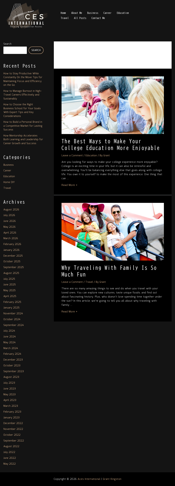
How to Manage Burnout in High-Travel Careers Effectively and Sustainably (22, 95)
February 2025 (12, 302)
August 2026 (11, 210)
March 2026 (10, 238)
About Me (76, 13)
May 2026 (9, 227)
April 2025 (9, 296)
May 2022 (9, 464)
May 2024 (9, 342)
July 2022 (9, 452)
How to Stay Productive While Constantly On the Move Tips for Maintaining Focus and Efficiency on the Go (22, 79)
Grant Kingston (112, 479)
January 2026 (11, 250)
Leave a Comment (72, 156)
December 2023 (13, 360)
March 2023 (10, 406)
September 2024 (13, 325)
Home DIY (9, 182)
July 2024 (9, 331)
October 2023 (11, 366)
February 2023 (12, 412)
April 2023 (9, 400)
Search (7, 44)
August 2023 (11, 377)
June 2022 (9, 458)
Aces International (89, 479)
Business (92, 13)
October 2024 (11, 319)
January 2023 (11, 418)
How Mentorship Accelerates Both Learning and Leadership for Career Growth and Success (23, 140)
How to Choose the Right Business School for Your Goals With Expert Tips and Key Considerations (22, 110)
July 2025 (9, 279)
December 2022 (13, 423)
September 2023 (13, 371)
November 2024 (13, 314)
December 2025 (13, 256)
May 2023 (9, 395)
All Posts (80, 18)
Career (107, 13)
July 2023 (9, 383)
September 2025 (13, 267)
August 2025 (11, 273)
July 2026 (9, 215)
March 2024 (10, 348)
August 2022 (11, 446)
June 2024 (9, 337)
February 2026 (12, 244)
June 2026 (9, 221)
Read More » (69, 185)
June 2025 (9, 285)
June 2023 (9, 389)
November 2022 (13, 429)
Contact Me (98, 18)
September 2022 (13, 441)
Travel (65, 18)
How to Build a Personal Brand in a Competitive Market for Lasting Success (22, 126)
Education (123, 13)
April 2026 (9, 233)
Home (63, 13)
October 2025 (11, 262)
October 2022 (12, 435)
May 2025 (9, 290)
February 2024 (12, 354)
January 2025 (11, 308)
